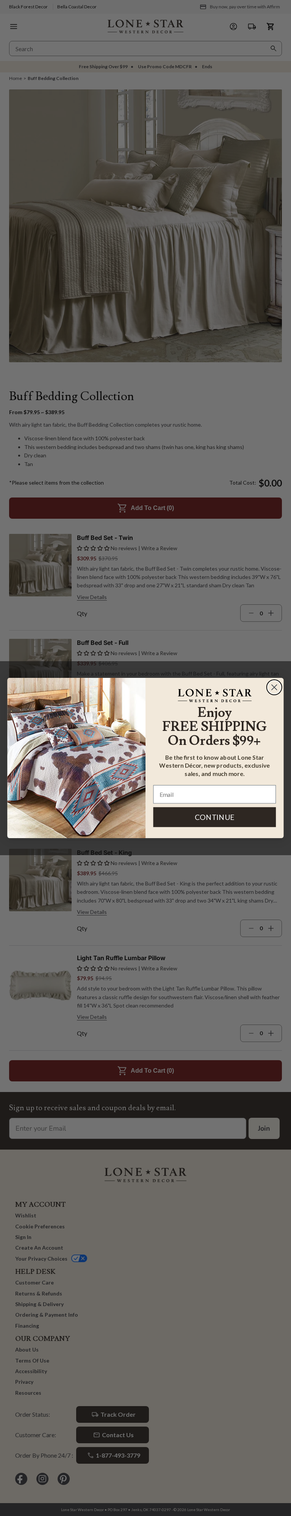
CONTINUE (215, 817)
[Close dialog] (274, 687)
